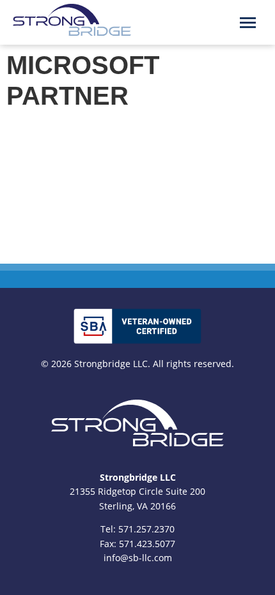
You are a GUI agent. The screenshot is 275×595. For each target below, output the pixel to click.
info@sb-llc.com (138, 558)
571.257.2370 (146, 529)
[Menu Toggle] (247, 22)
